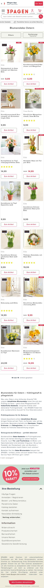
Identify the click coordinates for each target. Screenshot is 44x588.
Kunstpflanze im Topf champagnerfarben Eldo (10, 161)
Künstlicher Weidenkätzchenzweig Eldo (32, 304)
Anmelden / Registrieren (12, 497)
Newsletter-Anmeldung (12, 514)
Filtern (11, 35)
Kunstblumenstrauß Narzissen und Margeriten (33, 65)
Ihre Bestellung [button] (11, 489)
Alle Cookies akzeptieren (22, 582)
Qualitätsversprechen (11, 540)
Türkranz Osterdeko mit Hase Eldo (32, 256)
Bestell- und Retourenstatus (14, 501)
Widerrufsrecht (8, 527)
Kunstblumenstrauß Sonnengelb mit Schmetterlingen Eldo (10, 116)
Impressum (8, 586)
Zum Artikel (9, 84)
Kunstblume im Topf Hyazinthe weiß (9, 204)
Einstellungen (27, 586)
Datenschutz (35, 586)
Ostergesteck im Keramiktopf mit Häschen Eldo (9, 70)
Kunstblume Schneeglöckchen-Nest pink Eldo (31, 208)
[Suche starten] (41, 16)
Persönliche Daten (10, 504)
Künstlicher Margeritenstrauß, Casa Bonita (32, 115)
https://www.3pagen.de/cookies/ (13, 574)
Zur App (39, 4)
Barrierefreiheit (8, 534)
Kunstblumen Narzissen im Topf (10, 352)
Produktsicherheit (9, 531)
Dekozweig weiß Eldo (9, 303)
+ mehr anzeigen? (7, 458)
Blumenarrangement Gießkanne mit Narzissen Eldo (32, 352)
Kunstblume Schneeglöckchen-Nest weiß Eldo (9, 256)
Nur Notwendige (17, 586)
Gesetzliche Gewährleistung (14, 544)
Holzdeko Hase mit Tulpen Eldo (32, 161)
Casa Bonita (28, 111)
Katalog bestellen (9, 507)
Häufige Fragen (8, 494)
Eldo (2, 65)
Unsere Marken (8, 537)
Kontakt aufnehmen (10, 510)
